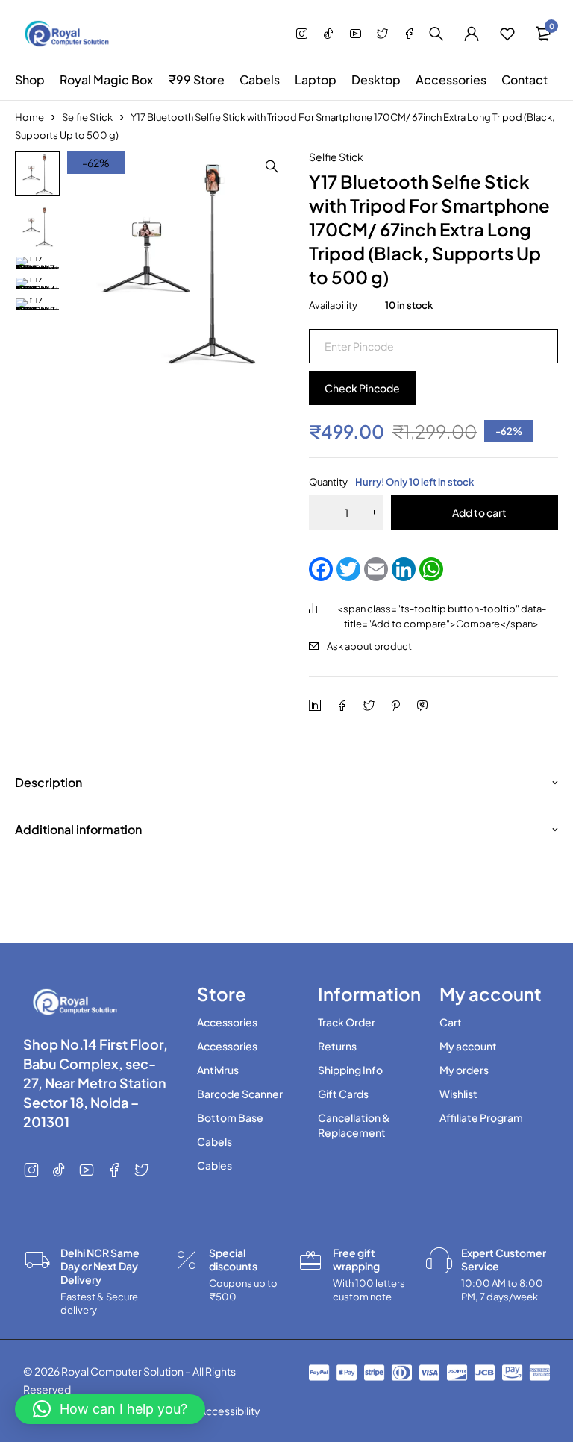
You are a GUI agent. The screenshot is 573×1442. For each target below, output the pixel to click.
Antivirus (218, 1069)
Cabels (214, 1141)
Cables (214, 1165)
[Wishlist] (507, 33)
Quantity (391, 482)
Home (29, 117)
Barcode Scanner (240, 1093)
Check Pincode (362, 388)
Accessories (227, 1022)
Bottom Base (230, 1117)
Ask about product (369, 646)
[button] (271, 166)
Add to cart (479, 512)
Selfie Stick (87, 117)
